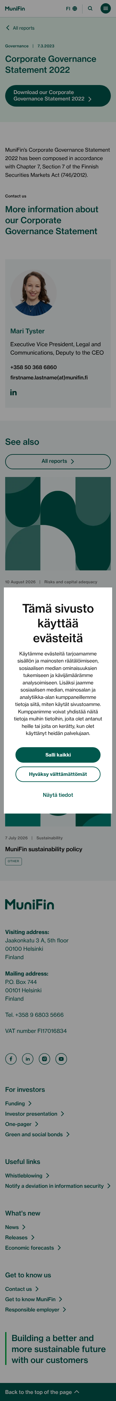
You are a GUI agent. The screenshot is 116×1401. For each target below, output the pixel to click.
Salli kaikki (58, 754)
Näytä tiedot (58, 794)
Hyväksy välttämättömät (58, 773)
